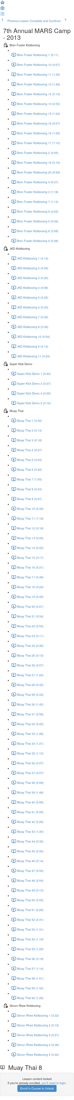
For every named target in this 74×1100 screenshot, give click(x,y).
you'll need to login (54, 1083)
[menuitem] (2, 9)
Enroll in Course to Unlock (37, 1088)
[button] (2, 4)
